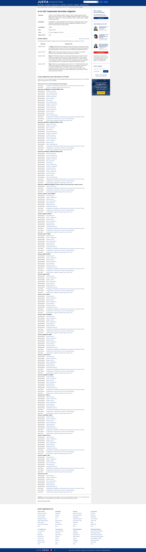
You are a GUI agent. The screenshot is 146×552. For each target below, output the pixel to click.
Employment (75, 517)
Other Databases (77, 529)
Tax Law (75, 524)
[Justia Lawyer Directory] (54, 550)
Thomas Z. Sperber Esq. (51, 109)
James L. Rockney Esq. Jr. (51, 201)
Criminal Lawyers (41, 517)
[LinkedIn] (43, 550)
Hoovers (63, 118)
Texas (56, 542)
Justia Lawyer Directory (96, 532)
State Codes (57, 532)
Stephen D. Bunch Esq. (51, 91)
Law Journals (93, 520)
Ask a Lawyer (48, 4)
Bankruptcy (57, 513)
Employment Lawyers (42, 518)
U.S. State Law (59, 529)
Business (75, 511)
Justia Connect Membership (97, 531)
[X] (53, 550)
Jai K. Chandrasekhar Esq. (51, 93)
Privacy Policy (98, 550)
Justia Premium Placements (96, 534)
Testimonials (93, 542)
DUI (56, 518)
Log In (101, 1)
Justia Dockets (50, 120)
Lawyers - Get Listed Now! (101, 74)
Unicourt (49, 87)
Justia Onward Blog (95, 540)
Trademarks (75, 540)
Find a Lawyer (41, 4)
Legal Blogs (75, 532)
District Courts (41, 540)
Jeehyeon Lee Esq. (50, 199)
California (57, 536)
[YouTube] (44, 550)
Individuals (58, 511)
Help (86, 550)
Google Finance (50, 118)
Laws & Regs (70, 4)
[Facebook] (46, 550)
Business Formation (77, 513)
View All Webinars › (101, 52)
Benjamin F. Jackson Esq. (51, 96)
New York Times (80, 85)
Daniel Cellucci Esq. (50, 195)
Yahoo (65, 87)
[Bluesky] (51, 550)
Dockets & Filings (41, 542)
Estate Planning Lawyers (43, 520)
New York (57, 540)
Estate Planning (58, 520)
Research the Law (55, 4)
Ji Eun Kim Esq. (49, 100)
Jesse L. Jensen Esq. (50, 98)
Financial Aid (93, 517)
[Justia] (43, 2)
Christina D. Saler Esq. (51, 105)
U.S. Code (40, 532)
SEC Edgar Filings (70, 118)
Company (83, 550)
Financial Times (72, 85)
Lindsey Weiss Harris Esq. (51, 206)
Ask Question (101, 18)
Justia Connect (72, 550)
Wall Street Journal (64, 85)
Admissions (93, 515)
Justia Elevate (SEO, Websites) (97, 536)
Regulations (40, 534)
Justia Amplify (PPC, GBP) (96, 538)
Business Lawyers (41, 515)
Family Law (57, 522)
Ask (68, 87)
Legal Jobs (75, 531)
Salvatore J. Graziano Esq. (51, 94)
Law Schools (63, 4)
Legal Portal (77, 550)
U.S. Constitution (41, 531)
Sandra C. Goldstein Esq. (51, 197)
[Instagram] (48, 550)
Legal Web (54, 87)
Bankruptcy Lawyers (42, 513)
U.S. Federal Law (42, 529)
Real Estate (75, 522)
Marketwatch (56, 85)
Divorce (57, 517)
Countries (75, 542)
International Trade (77, 520)
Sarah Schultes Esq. (50, 202)
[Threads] (49, 550)
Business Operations (77, 515)
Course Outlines (94, 518)
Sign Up (105, 1)
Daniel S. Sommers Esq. (51, 107)
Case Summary (45, 79)
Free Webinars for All (100, 24)
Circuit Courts (41, 538)
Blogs (92, 522)
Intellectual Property (77, 518)
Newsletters (76, 4)
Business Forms (76, 534)
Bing (62, 87)
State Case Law (58, 534)
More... (39, 526)
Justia (40, 550)
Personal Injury (58, 524)
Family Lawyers (41, 522)
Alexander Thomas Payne (51, 104)
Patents (74, 538)
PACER (50, 80)
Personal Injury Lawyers (43, 524)
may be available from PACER (77, 41)
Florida (56, 538)
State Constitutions (59, 531)
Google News (50, 85)
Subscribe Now (101, 92)
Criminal (57, 515)
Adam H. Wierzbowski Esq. (51, 115)
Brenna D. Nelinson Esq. (51, 102)
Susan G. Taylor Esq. (50, 111)
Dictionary (93, 513)
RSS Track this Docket (84, 38)
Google (58, 87)
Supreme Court (41, 536)
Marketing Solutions (84, 4)
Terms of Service (91, 550)
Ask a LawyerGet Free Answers (99, 11)
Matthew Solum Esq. (50, 204)
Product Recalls (76, 536)
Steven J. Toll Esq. (50, 113)
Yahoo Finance (57, 118)
